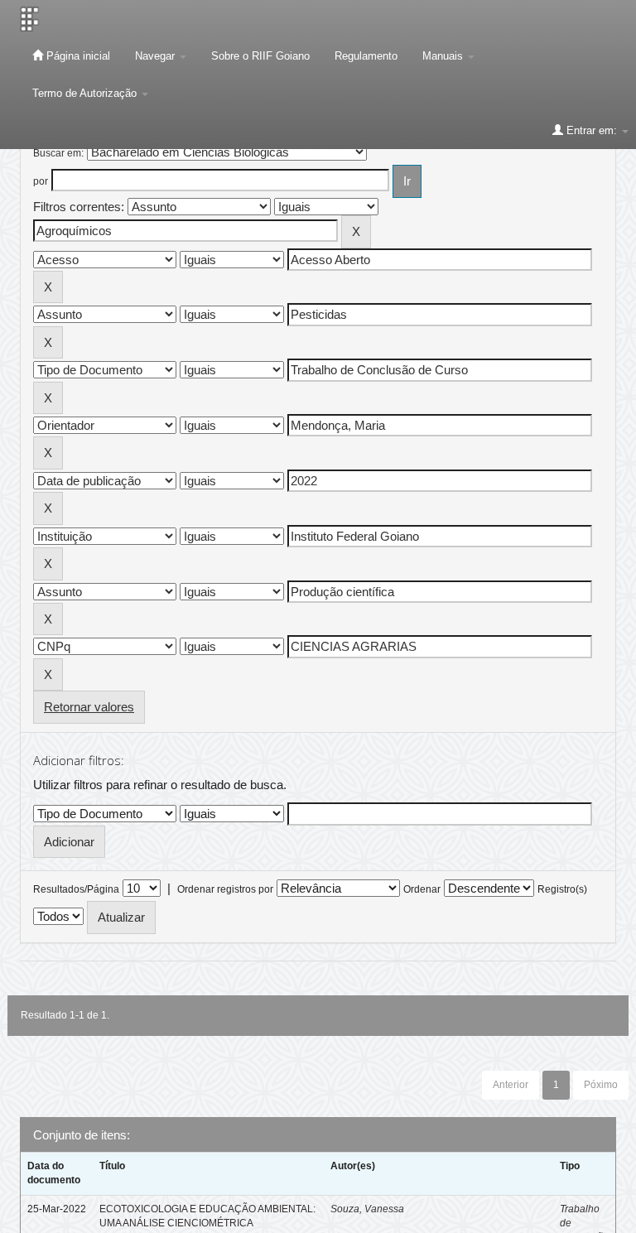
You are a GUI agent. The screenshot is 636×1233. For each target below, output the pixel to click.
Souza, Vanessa (367, 1209)
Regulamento (366, 56)
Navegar (156, 56)
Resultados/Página (76, 889)
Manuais (444, 56)
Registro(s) (562, 889)
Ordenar (422, 889)
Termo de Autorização (86, 93)
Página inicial (76, 56)
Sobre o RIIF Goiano (260, 56)
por (40, 181)
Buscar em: (58, 153)
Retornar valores (89, 707)
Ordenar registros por (225, 889)
